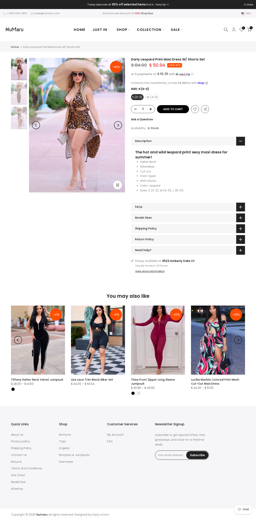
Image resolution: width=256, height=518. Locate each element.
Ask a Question (142, 119)
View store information (150, 271)
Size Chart (18, 475)
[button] (188, 74)
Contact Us (19, 455)
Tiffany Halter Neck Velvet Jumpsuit (37, 380)
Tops (62, 441)
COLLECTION (149, 29)
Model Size (18, 482)
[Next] (118, 125)
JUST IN (99, 29)
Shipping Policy (21, 448)
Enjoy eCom (100, 515)
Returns (16, 462)
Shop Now (147, 13)
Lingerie (64, 448)
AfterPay (17, 489)
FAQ (110, 441)
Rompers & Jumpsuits (74, 455)
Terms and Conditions (26, 468)
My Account (115, 435)
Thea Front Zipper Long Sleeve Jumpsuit (153, 382)
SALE (175, 29)
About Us (17, 435)
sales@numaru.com (47, 13)
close (8, 4)
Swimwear (66, 462)
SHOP (122, 29)
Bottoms (65, 435)
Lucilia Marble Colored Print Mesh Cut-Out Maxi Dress (215, 382)
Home (15, 47)
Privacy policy (20, 441)
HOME (79, 29)
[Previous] (36, 125)
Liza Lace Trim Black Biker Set (92, 380)
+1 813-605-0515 (17, 13)
